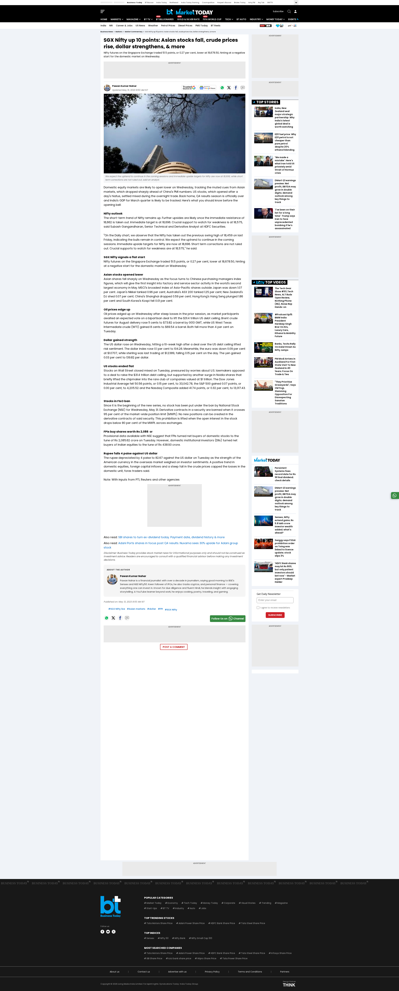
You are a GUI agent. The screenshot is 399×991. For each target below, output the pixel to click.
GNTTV (270, 2)
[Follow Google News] (207, 87)
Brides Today (239, 2)
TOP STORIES (267, 102)
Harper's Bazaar (224, 2)
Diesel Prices (185, 25)
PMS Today (201, 25)
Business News (107, 32)
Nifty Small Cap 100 (201, 938)
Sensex (150, 938)
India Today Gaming (190, 2)
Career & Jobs (124, 25)
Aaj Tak (261, 2)
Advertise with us (177, 971)
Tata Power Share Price (235, 958)
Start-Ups (152, 908)
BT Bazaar (149, 2)
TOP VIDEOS (275, 282)
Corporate (229, 903)
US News (140, 25)
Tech (228, 19)
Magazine (132, 19)
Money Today (274, 19)
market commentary (133, 32)
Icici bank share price (179, 958)
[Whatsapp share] (222, 88)
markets (118, 32)
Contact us (144, 971)
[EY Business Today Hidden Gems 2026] (279, 25)
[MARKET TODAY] (267, 460)
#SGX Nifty (171, 609)
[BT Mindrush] (292, 25)
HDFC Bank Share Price (223, 923)
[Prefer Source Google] (189, 87)
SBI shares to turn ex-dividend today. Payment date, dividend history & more (171, 537)
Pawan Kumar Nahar (124, 86)
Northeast (174, 2)
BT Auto (241, 19)
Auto (192, 908)
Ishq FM (251, 2)
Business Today (134, 2)
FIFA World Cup (212, 19)
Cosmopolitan (208, 2)
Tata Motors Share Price (160, 923)
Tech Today (190, 903)
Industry (255, 19)
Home (104, 19)
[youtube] (108, 932)
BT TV (147, 19)
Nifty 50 (164, 938)
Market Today (154, 903)
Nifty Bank (180, 938)
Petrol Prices (168, 25)
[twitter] (113, 932)
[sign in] (295, 11)
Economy (173, 903)
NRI (111, 25)
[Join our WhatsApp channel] (394, 498)
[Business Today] (190, 11)
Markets (116, 19)
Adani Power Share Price (192, 923)
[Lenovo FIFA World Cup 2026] (265, 25)
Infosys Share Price (281, 953)
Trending (266, 903)
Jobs (203, 908)
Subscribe (278, 11)
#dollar (151, 608)
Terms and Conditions (250, 971)
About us (114, 971)
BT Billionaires (165, 19)
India (103, 25)
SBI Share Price (154, 958)
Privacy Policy (212, 971)
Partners (284, 971)
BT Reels (215, 25)
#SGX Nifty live (116, 608)
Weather (153, 25)
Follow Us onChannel (228, 618)
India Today (161, 2)
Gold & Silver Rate (188, 19)
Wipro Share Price (206, 958)
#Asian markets (136, 608)
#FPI (160, 608)
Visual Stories (248, 903)
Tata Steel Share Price (253, 923)
